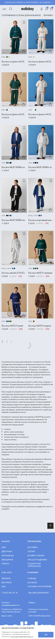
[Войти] (41, 9)
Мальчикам (8, 555)
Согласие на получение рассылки (38, 610)
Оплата (31, 551)
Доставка (33, 547)
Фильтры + (48, 15)
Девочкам (7, 551)
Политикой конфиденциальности (22, 636)
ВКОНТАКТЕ (6, 582)
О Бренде (32, 578)
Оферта (31, 602)
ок (45, 634)
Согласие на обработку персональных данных (12, 610)
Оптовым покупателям (39, 586)
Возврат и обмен (36, 555)
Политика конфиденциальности (10, 603)
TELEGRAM (6, 578)
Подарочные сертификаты (34, 565)
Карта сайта (7, 615)
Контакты (32, 582)
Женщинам (7, 559)
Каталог (6, 541)
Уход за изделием (37, 559)
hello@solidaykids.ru (38, 592)
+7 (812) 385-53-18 (9, 592)
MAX (4, 586)
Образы (5, 563)
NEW (4, 547)
